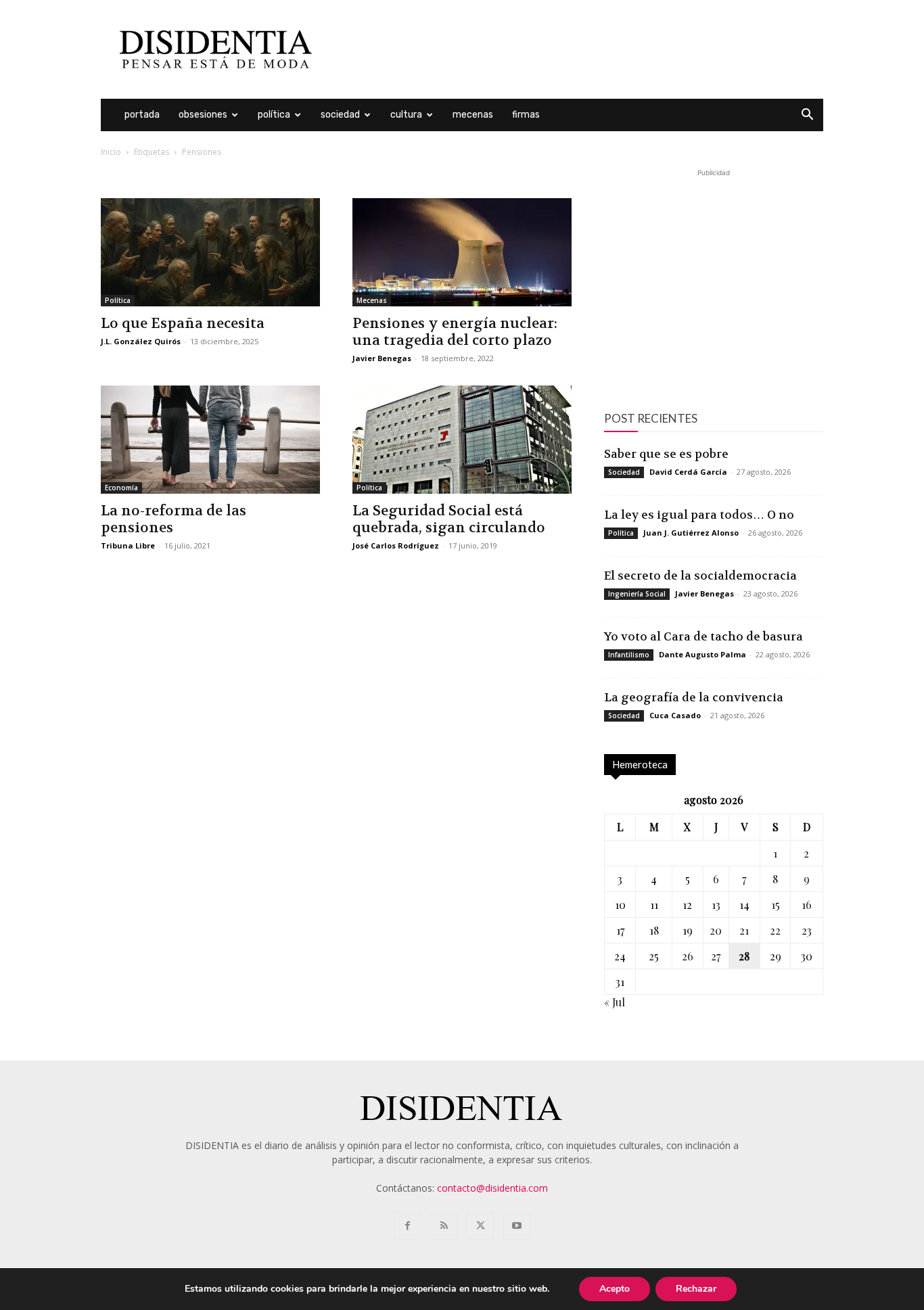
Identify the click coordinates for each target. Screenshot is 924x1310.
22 (775, 930)
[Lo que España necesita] (210, 252)
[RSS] (443, 1226)
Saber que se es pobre (666, 453)
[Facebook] (407, 1226)
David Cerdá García (688, 472)
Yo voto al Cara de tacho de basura (703, 636)
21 (744, 930)
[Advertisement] (577, 49)
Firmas (526, 114)
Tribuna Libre (128, 545)
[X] (480, 1226)
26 (687, 956)
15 (775, 904)
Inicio (111, 152)
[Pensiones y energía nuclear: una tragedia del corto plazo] (462, 252)
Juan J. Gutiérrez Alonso (691, 533)
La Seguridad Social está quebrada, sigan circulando (448, 519)
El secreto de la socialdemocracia (700, 575)
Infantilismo (628, 654)
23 (807, 930)
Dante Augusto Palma (702, 654)
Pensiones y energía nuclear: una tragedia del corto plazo (454, 332)
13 (716, 904)
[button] (807, 116)
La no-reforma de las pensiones (173, 519)
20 (716, 930)
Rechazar (696, 1288)
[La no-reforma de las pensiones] (210, 439)
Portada (142, 114)
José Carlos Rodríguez (395, 545)
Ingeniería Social (637, 594)
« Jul (614, 1002)
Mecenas (473, 114)
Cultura (406, 114)
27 (715, 956)
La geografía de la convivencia (693, 697)
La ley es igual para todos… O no (699, 514)
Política (274, 114)
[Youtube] (516, 1226)
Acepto (614, 1288)
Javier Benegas (381, 358)
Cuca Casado (675, 715)
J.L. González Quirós (141, 341)
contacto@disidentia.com (492, 1188)
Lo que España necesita (182, 323)
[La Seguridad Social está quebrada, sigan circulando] (462, 439)
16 (807, 904)
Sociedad (340, 114)
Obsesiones (203, 114)
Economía (121, 487)
